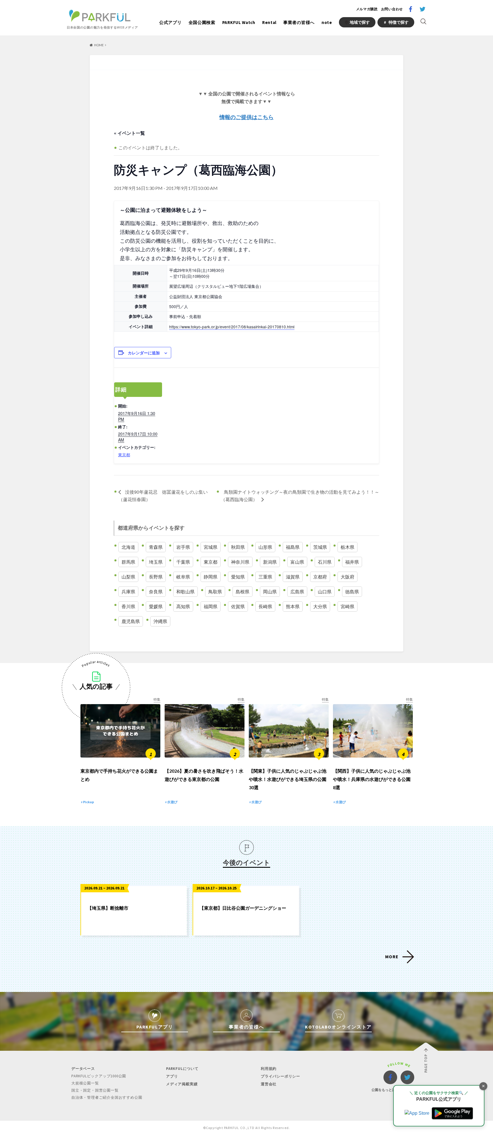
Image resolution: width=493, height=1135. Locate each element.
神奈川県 (240, 562)
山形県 (265, 547)
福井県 (352, 562)
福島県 (293, 547)
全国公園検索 (202, 22)
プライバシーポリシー (280, 1076)
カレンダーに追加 (144, 352)
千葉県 (183, 562)
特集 (156, 699)
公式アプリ (170, 22)
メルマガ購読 (367, 9)
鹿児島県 (131, 621)
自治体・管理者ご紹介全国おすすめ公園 (106, 1097)
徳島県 (352, 591)
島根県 (242, 591)
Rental (269, 22)
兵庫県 (128, 591)
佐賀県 (238, 606)
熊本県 (293, 606)
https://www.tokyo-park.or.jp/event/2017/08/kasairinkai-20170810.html (231, 327)
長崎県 (265, 606)
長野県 (156, 576)
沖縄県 (160, 621)
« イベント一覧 (129, 133)
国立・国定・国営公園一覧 (95, 1090)
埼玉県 (156, 562)
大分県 (320, 606)
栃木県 (347, 547)
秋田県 (238, 547)
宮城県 (210, 547)
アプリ (172, 1076)
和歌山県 (185, 591)
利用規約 (268, 1068)
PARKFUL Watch (238, 22)
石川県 (325, 562)
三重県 (265, 576)
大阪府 (347, 576)
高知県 (183, 606)
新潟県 (270, 562)
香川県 (128, 606)
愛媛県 (156, 606)
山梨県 (128, 576)
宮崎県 (347, 606)
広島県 (297, 591)
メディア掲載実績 (181, 1084)
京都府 (320, 576)
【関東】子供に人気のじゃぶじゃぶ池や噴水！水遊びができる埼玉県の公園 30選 (287, 779)
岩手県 (183, 547)
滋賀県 (293, 576)
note (327, 22)
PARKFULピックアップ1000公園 (98, 1076)
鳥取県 (215, 591)
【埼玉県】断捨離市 (107, 908)
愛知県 (238, 576)
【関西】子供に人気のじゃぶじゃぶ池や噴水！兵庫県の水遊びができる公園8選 (372, 779)
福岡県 (210, 606)
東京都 (124, 454)
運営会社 (268, 1084)
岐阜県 (183, 576)
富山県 (297, 562)
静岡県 (210, 576)
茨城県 (320, 547)
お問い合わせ (392, 9)
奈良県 (156, 591)
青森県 (156, 547)
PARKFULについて (182, 1068)
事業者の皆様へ (299, 22)
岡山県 (270, 591)
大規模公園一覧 (85, 1083)
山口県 (325, 591)
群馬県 (128, 562)
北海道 (128, 547)
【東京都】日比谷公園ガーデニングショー (242, 908)
